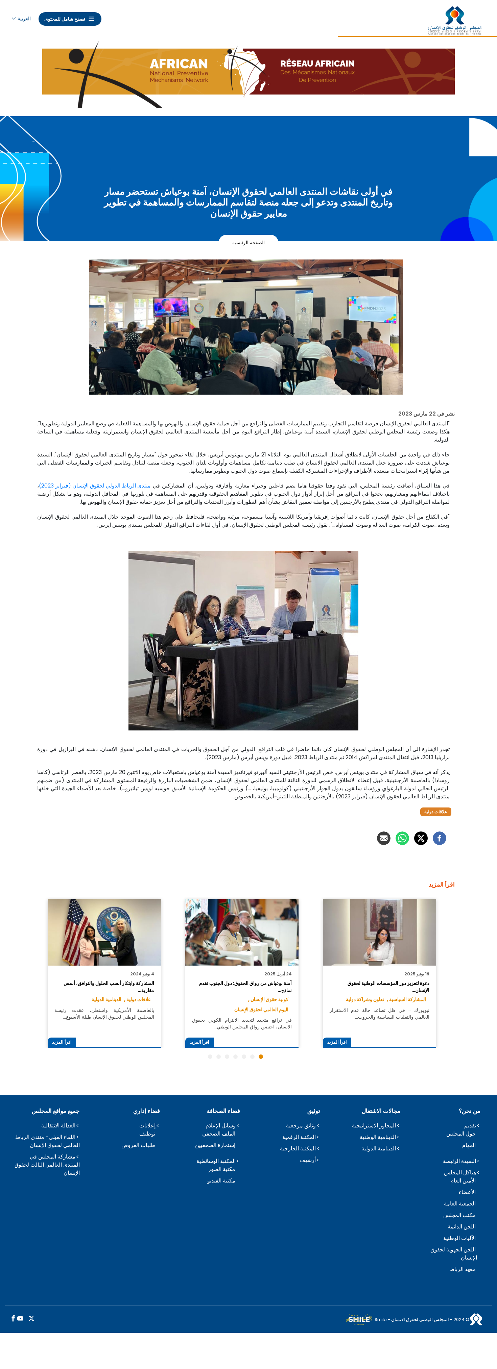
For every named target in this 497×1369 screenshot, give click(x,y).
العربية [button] (24, 18)
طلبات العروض (138, 1145)
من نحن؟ (469, 1111)
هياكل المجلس (460, 1172)
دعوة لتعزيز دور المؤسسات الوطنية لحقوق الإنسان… (388, 986)
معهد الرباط (462, 1269)
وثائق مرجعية (301, 1125)
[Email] (383, 838)
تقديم (470, 1125)
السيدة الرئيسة (459, 1161)
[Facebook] (439, 838)
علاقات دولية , (137, 999)
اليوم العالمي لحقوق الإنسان (261, 1009)
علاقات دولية (435, 811)
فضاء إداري (146, 1111)
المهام (469, 1145)
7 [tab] (210, 1056)
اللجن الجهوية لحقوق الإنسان (453, 1254)
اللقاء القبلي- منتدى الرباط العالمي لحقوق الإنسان (47, 1141)
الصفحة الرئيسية (248, 242)
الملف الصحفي (218, 1134)
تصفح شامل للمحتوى (64, 19)
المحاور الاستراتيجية (374, 1125)
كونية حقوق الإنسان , (268, 999)
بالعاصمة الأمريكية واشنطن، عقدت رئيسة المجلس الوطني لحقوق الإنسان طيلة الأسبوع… (104, 1013)
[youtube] (20, 1318)
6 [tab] (218, 1056)
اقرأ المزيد (337, 1042)
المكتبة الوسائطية (216, 1161)
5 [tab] (227, 1056)
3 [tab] (244, 1056)
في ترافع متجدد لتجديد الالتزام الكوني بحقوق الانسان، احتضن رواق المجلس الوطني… (241, 1023)
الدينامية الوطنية (378, 1137)
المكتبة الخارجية (298, 1148)
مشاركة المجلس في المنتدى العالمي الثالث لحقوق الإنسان (47, 1165)
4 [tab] (235, 1056)
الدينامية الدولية (106, 999)
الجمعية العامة (460, 1204)
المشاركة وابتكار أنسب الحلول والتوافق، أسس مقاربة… (109, 986)
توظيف (147, 1134)
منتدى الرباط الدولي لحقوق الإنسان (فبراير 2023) (95, 486)
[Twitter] (421, 838)
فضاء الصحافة (223, 1111)
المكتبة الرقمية (299, 1137)
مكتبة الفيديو (221, 1181)
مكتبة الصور (221, 1169)
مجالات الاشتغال (381, 1111)
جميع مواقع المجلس (56, 1111)
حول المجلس (461, 1134)
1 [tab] (261, 1056)
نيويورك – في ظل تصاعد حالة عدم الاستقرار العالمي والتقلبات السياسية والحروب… (379, 1013)
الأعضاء (467, 1192)
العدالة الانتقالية (58, 1125)
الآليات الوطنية (459, 1238)
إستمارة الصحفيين (215, 1145)
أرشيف (308, 1160)
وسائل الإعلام (221, 1125)
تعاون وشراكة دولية (365, 999)
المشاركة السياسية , (406, 999)
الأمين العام (463, 1181)
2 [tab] (252, 1056)
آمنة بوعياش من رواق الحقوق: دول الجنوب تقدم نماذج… (245, 986)
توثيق (313, 1111)
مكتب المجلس (459, 1215)
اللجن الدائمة (462, 1226)
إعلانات (147, 1125)
